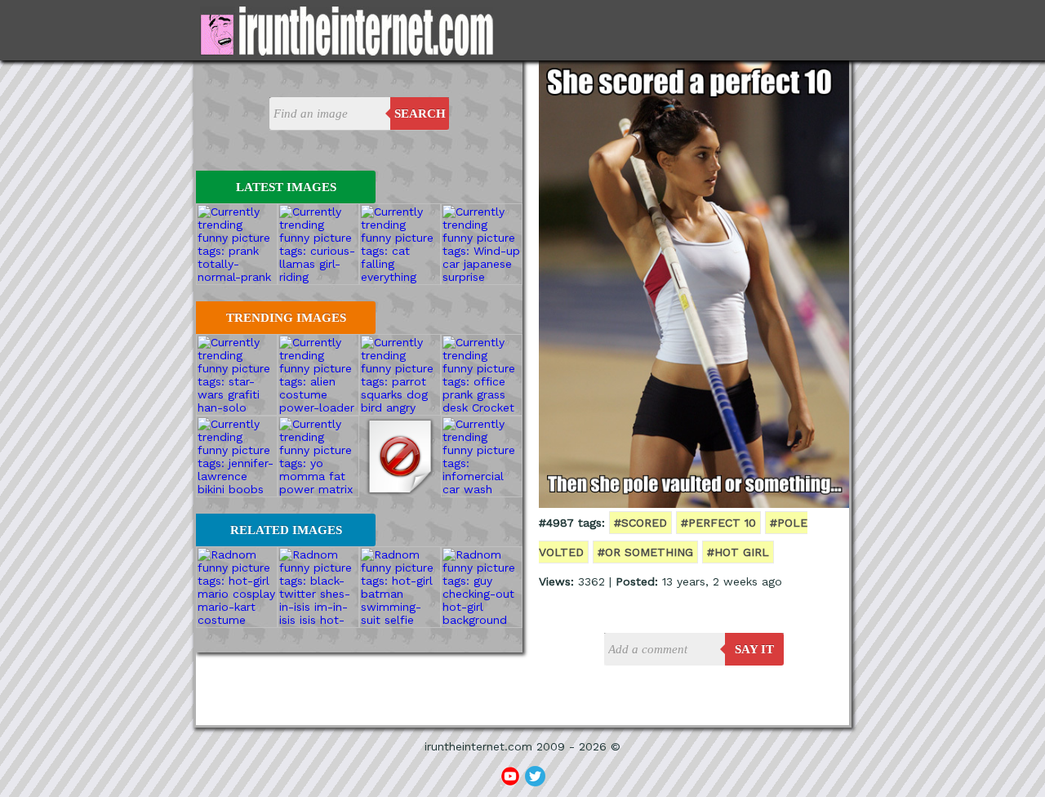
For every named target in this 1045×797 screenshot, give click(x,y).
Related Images (286, 530)
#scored (640, 522)
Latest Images (286, 187)
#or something (645, 552)
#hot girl (738, 552)
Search (420, 113)
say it (754, 649)
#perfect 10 (718, 522)
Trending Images (286, 317)
